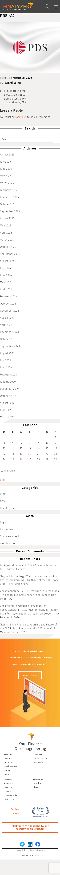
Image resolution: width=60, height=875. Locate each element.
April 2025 (6, 232)
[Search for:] (26, 138)
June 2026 (6, 168)
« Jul (3, 479)
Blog (2, 493)
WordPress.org (8, 543)
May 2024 (5, 282)
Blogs (35, 787)
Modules (8, 762)
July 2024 (5, 268)
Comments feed (9, 536)
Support (8, 770)
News (3, 501)
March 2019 (7, 417)
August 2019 (7, 403)
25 (12, 459)
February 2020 (8, 374)
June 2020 (6, 367)
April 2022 (6, 324)
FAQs (6, 774)
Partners (8, 787)
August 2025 (7, 218)
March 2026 (7, 183)
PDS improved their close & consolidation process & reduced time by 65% (15, 96)
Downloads (38, 783)
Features (8, 758)
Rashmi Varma (12, 82)
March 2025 (7, 239)
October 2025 (8, 204)
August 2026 (7, 154)
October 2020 (8, 339)
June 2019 (6, 410)
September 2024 (10, 253)
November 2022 (9, 310)
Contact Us (9, 799)
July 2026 (5, 161)
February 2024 (8, 296)
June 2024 (6, 275)
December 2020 (9, 332)
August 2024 (7, 261)
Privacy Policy (21, 850)
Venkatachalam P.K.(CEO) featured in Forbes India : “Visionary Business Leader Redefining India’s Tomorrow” (30, 595)
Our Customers (40, 758)
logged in (21, 117)
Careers (7, 791)
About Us (8, 783)
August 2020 (7, 353)
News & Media (10, 795)
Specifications (10, 766)
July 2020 (5, 360)
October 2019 (8, 395)
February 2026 (8, 190)
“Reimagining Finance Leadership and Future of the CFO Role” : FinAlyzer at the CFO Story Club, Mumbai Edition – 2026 (28, 628)
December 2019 (9, 388)
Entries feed (7, 529)
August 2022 (7, 317)
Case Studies (38, 762)
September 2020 (10, 346)
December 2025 (9, 197)
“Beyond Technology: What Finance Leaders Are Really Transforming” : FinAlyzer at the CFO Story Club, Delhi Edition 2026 (29, 580)
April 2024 (6, 289)
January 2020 (8, 381)
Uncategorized (8, 508)
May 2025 (5, 225)
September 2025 (10, 211)
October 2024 (8, 246)
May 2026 (5, 175)
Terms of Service (38, 850)
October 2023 (8, 303)
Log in (3, 522)
